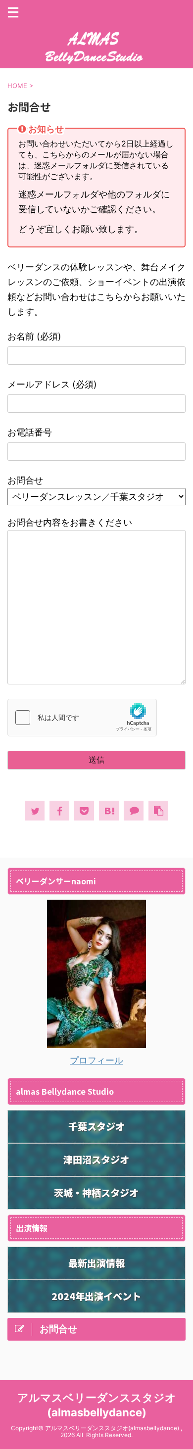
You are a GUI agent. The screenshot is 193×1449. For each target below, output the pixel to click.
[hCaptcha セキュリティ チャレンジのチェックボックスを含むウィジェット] (82, 717)
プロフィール (96, 1060)
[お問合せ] (109, 811)
